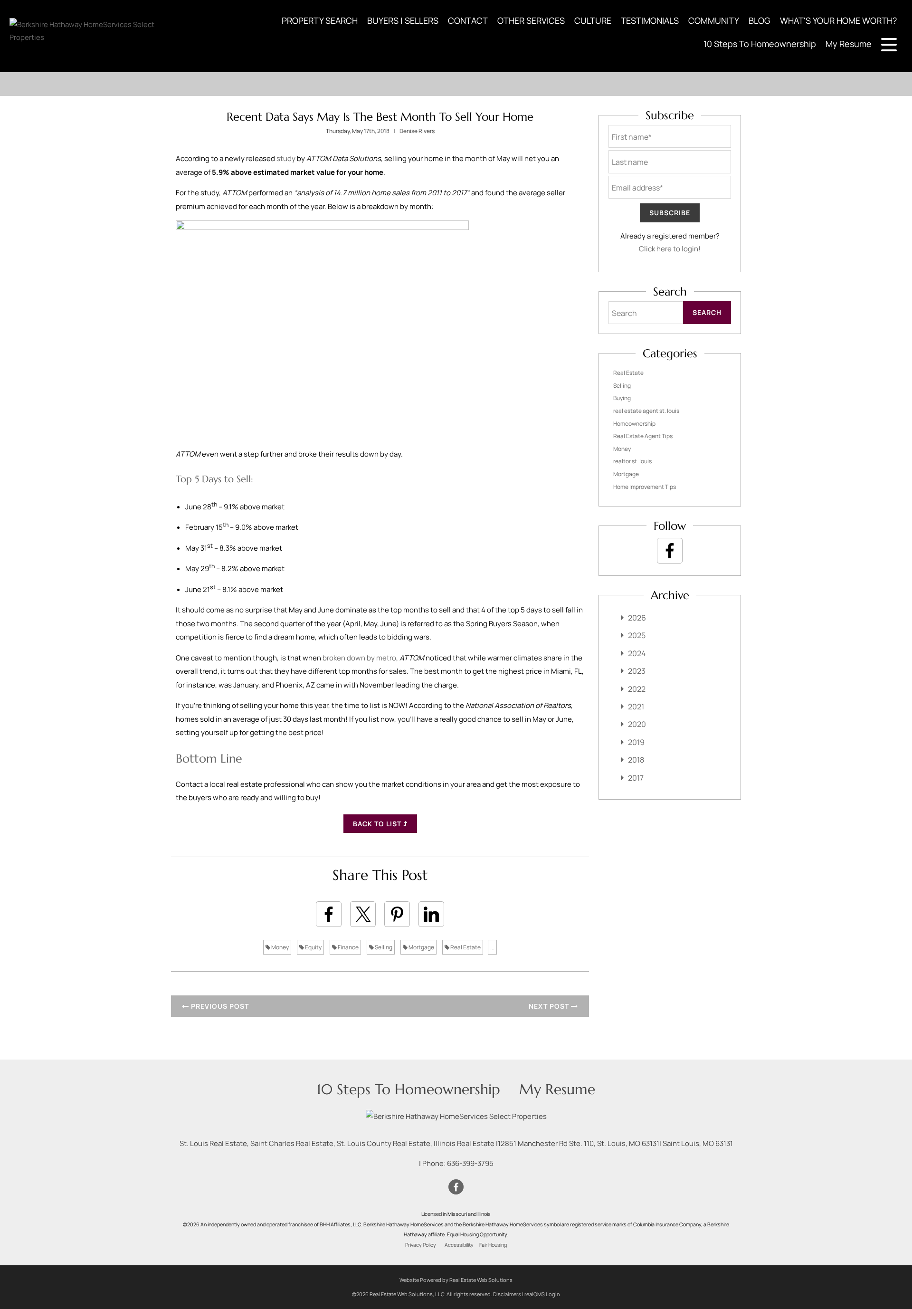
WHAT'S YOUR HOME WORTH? (838, 20)
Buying (622, 398)
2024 (637, 653)
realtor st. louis (632, 461)
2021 (636, 706)
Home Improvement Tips (644, 487)
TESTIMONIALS (650, 20)
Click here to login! (670, 249)
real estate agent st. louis (646, 411)
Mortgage (421, 947)
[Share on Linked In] (431, 914)
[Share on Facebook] (329, 914)
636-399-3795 (470, 1163)
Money (279, 947)
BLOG (759, 20)
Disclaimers (507, 1294)
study (285, 158)
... (492, 947)
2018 (636, 760)
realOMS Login (542, 1294)
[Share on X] (363, 914)
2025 (637, 635)
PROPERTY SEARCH (320, 20)
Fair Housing (493, 1245)
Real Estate (465, 947)
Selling (383, 947)
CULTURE (592, 20)
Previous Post (219, 1006)
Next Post (550, 1006)
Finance (348, 947)
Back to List (378, 823)
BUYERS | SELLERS (402, 20)
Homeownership (634, 424)
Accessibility (459, 1245)
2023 (637, 671)
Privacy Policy (420, 1245)
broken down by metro (359, 658)
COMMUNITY (713, 20)
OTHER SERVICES (531, 20)
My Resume (849, 43)
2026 (637, 617)
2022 (637, 689)
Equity (313, 947)
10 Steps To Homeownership (759, 43)
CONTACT (468, 20)
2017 (636, 778)
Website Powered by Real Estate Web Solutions (456, 1279)
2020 (637, 724)
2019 (636, 742)
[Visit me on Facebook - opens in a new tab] (670, 551)
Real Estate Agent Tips (643, 436)
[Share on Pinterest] (397, 914)
